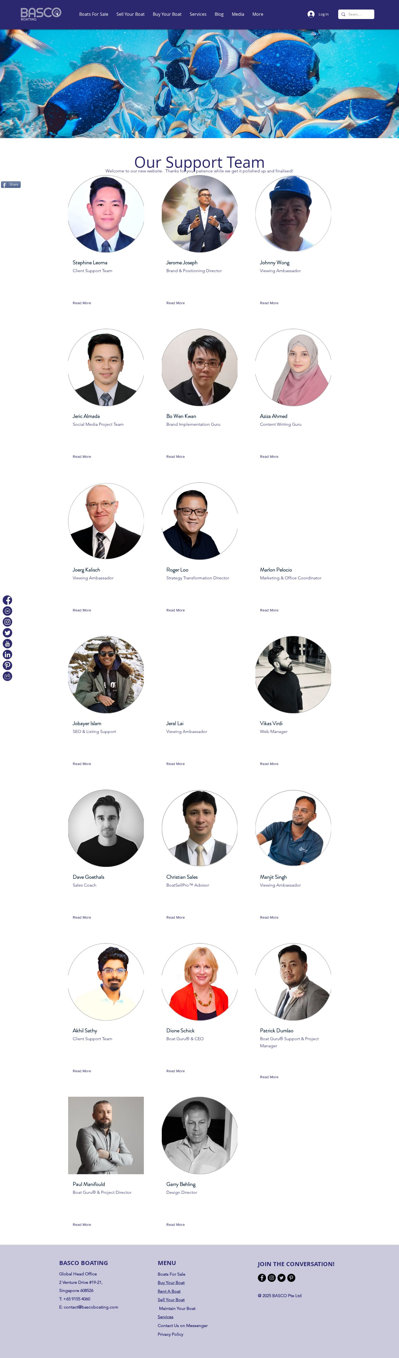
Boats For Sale (171, 1274)
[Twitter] (281, 1278)
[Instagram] (272, 1278)
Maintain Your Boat (177, 1308)
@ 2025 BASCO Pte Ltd (280, 1295)
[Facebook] (262, 1278)
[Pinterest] (291, 1278)
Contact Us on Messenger (183, 1325)
